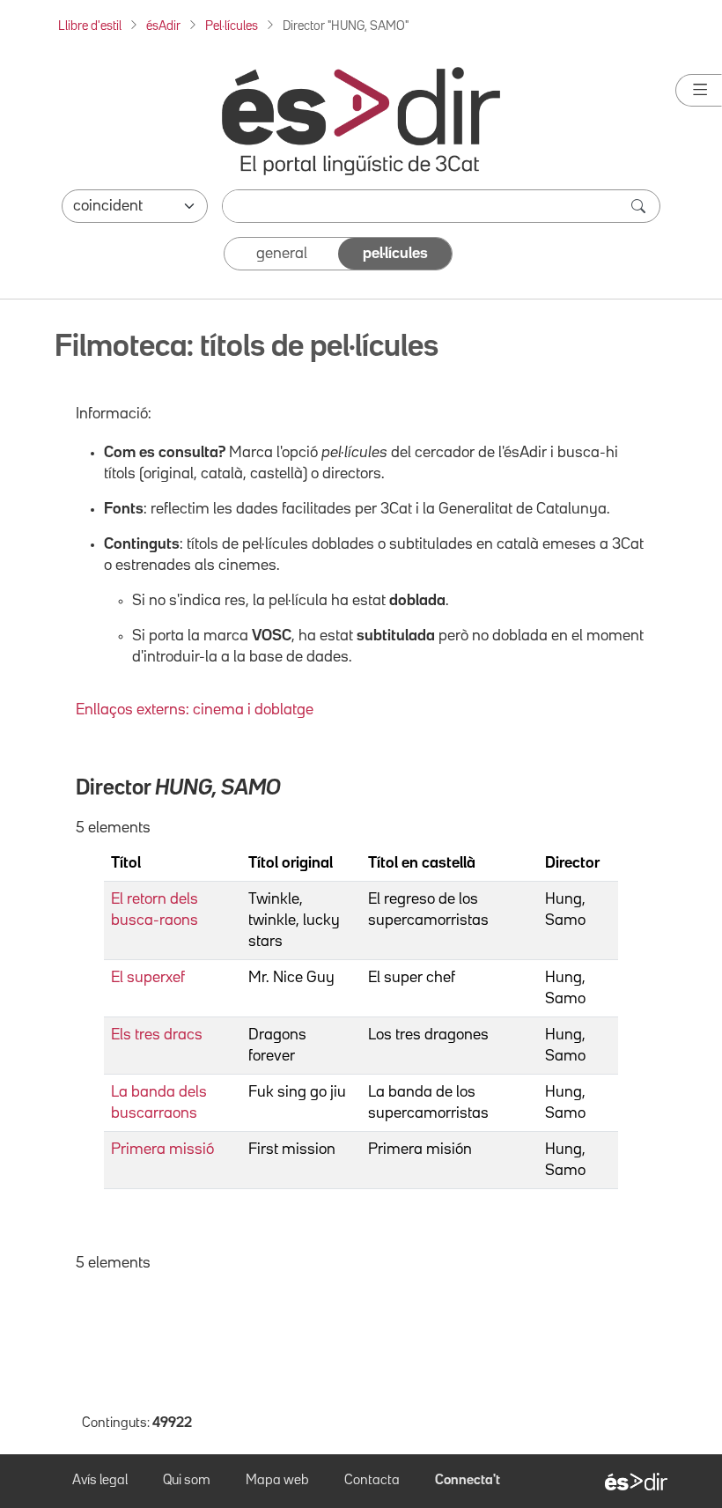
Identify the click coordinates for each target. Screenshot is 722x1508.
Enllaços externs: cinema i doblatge (194, 710)
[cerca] (640, 206)
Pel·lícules (231, 26)
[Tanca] (698, 90)
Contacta (372, 1481)
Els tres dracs (157, 1035)
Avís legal (100, 1481)
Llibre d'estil (90, 26)
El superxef (148, 978)
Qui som (186, 1481)
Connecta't (467, 1481)
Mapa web (277, 1481)
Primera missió (162, 1149)
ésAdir (163, 26)
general (281, 254)
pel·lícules (395, 254)
